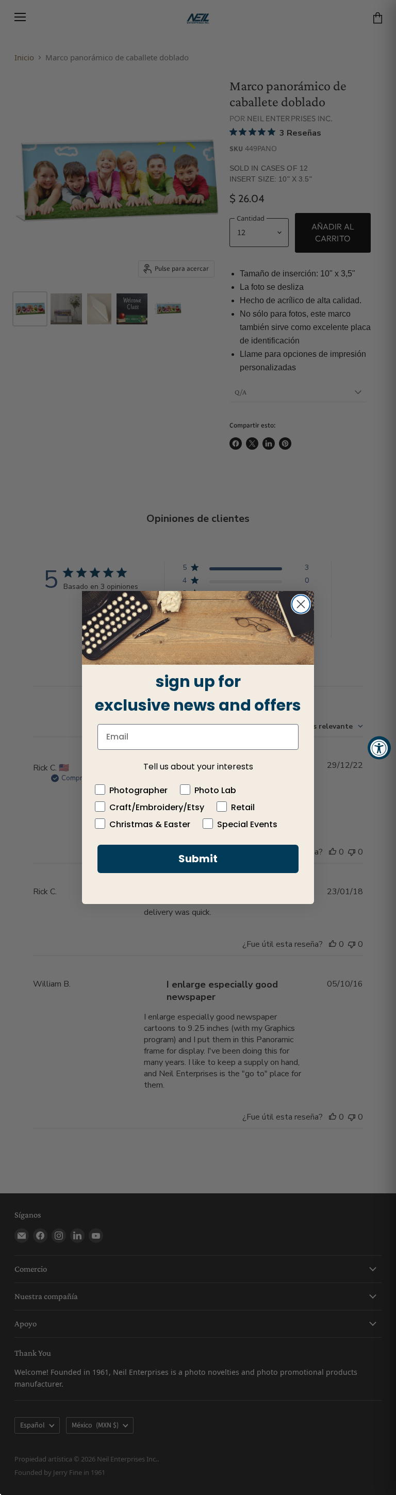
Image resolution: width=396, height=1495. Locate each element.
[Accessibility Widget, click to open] (379, 747)
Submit (198, 858)
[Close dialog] (301, 604)
